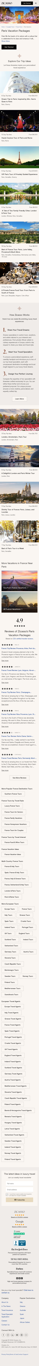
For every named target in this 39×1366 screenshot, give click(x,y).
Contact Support (23, 1354)
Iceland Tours (10, 927)
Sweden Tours (10, 976)
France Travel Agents (12, 1025)
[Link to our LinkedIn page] (12, 1335)
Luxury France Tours (12, 806)
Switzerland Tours (11, 946)
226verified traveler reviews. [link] (23, 639)
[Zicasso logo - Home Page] (7, 3)
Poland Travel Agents (13, 1104)
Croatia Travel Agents (13, 1043)
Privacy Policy (6, 1354)
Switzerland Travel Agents (14, 1135)
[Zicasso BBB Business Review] (19, 1243)
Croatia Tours (26, 921)
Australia (23, 1310)
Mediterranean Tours (12, 988)
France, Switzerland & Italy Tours (17, 885)
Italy (21, 1302)
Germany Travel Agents (13, 1074)
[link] (19, 89)
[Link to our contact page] (26, 1335)
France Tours (19, 27)
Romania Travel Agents (13, 1117)
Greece (22, 1306)
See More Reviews (19, 778)
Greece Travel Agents (13, 1019)
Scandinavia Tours (11, 994)
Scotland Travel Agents (13, 1068)
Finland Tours (10, 982)
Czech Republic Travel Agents (16, 1098)
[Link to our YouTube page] (17, 1335)
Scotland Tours (10, 940)
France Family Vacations (13, 818)
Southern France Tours (13, 794)
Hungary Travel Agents (13, 1123)
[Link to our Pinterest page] (21, 1335)
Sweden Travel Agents (13, 1141)
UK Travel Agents (11, 1049)
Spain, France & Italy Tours (14, 872)
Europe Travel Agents (13, 1007)
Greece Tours (25, 915)
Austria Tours (28, 952)
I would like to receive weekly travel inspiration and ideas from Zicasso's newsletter (20, 1194)
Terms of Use (14, 1354)
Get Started (27, 3)
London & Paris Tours (12, 891)
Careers (4, 1321)
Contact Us (5, 1325)
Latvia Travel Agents (12, 1129)
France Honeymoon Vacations (16, 824)
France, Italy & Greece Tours (15, 879)
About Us (5, 1302)
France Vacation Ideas (13, 854)
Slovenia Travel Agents (13, 1092)
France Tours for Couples (14, 830)
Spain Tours (9, 921)
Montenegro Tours (12, 970)
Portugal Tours (27, 927)
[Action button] (35, 3)
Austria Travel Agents (13, 1080)
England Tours (24, 933)
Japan (22, 1318)
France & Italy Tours (12, 866)
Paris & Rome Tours (12, 897)
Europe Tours (10, 909)
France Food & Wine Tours (14, 842)
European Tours (10, 27)
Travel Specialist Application (7, 1315)
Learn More (19, 399)
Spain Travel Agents (12, 1031)
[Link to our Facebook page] (3, 1335)
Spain (22, 1314)
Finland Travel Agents (13, 1159)
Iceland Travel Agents (13, 1147)
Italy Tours (8, 915)
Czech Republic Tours (13, 964)
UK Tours (8, 933)
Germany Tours (10, 952)
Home (3, 27)
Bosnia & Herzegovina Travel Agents (18, 1110)
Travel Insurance (7, 1310)
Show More (6, 41)
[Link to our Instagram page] (8, 1335)
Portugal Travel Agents (13, 1037)
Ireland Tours (28, 940)
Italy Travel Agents (11, 1013)
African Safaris (25, 1322)
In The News (6, 1306)
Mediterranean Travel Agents (16, 1086)
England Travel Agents (13, 1055)
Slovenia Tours (10, 958)
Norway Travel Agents (13, 1153)
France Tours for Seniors (14, 812)
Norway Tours (28, 976)
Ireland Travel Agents (13, 1062)
